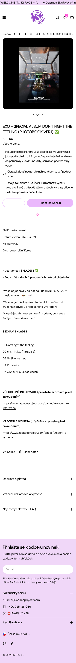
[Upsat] (69, 569)
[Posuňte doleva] (33, 115)
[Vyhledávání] (57, 17)
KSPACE (18, 655)
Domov (7, 34)
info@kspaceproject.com (23, 600)
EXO (20, 34)
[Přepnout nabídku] (4, 17)
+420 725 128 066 (19, 607)
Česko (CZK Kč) (17, 634)
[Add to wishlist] (38, 214)
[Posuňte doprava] (43, 115)
